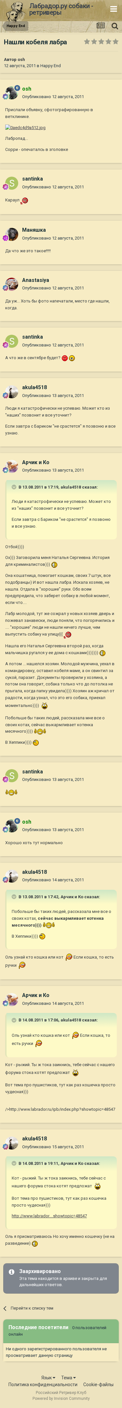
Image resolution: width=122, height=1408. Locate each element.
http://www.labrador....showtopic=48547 (49, 1215)
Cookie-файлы (98, 1384)
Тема (67, 1377)
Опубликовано (53, 96)
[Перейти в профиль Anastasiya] (11, 284)
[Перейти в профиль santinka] (11, 183)
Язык (47, 1377)
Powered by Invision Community (61, 1398)
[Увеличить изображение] (25, 200)
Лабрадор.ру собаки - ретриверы (61, 9)
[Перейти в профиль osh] (11, 92)
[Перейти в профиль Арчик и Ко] (11, 466)
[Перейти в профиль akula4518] (11, 391)
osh (21, 59)
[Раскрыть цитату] (15, 487)
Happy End (50, 65)
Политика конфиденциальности (42, 1384)
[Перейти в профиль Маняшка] (11, 234)
